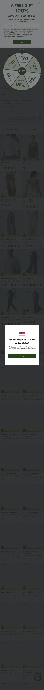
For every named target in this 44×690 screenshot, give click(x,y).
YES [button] (22, 356)
